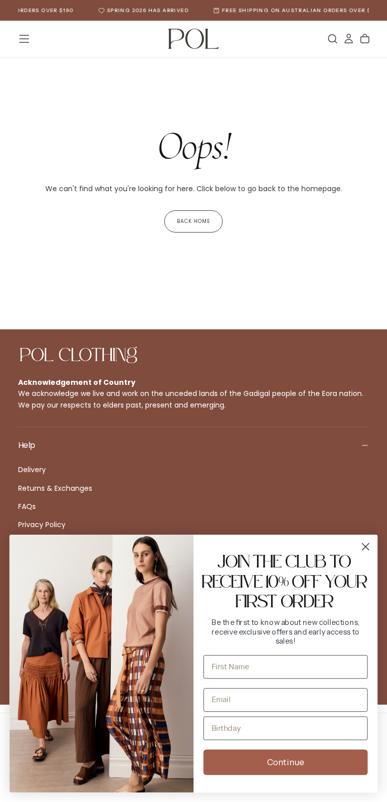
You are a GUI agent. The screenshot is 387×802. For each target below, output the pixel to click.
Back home (193, 221)
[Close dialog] (365, 546)
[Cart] (365, 39)
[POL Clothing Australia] (78, 355)
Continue (285, 762)
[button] (24, 39)
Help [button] (26, 445)
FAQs (27, 506)
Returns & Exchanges (55, 488)
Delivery (32, 470)
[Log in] (349, 39)
